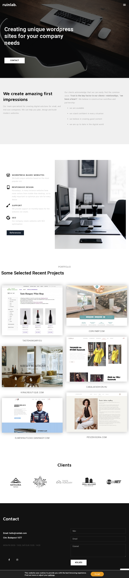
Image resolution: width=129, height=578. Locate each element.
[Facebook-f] (9, 560)
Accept (97, 574)
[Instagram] (17, 560)
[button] (124, 5)
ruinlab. (10, 4)
